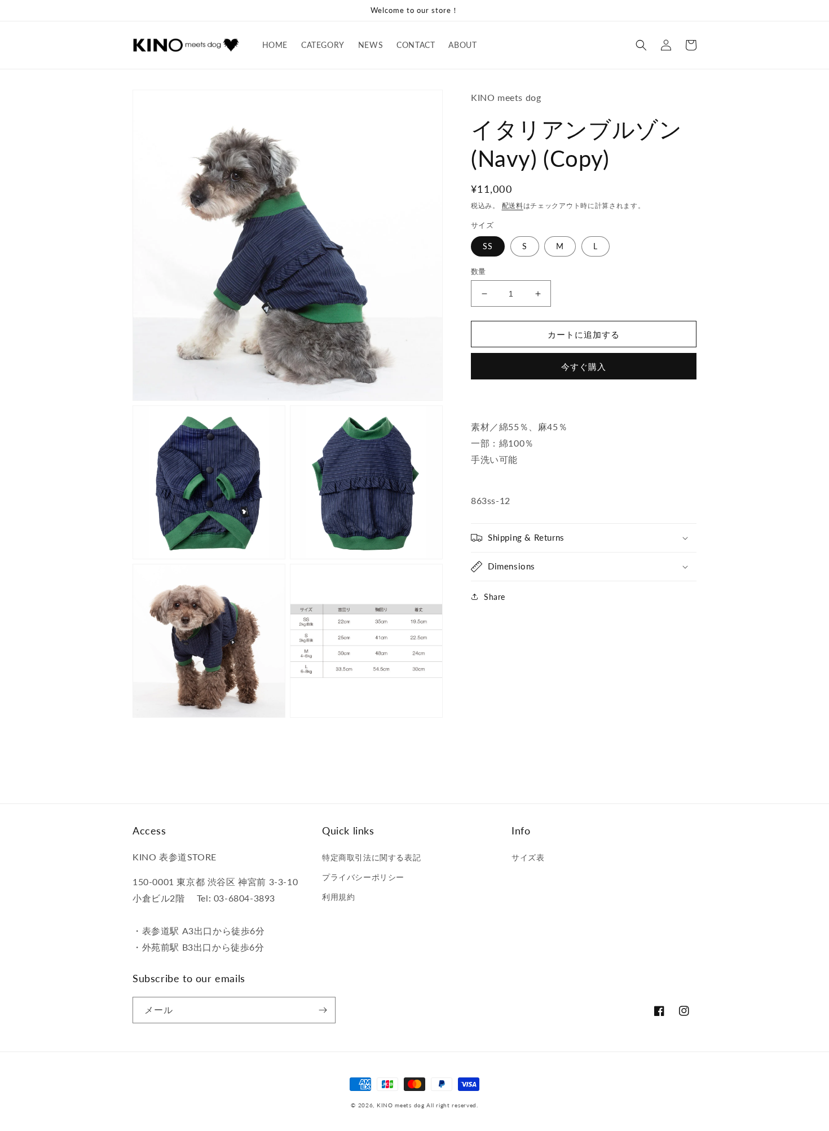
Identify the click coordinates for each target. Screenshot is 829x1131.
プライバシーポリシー (363, 877)
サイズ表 (527, 857)
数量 (478, 271)
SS (488, 246)
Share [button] (494, 597)
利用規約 (338, 897)
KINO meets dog (401, 1105)
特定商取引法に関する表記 (371, 857)
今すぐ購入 (583, 366)
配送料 (512, 205)
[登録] (322, 1010)
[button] (641, 45)
